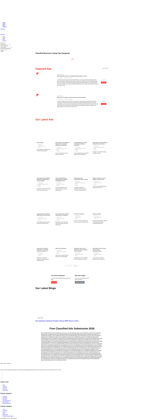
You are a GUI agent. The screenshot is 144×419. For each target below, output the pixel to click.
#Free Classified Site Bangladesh (62, 342)
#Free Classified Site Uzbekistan (67, 357)
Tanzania (58, 251)
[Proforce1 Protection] (81, 203)
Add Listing (2, 28)
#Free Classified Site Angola (94, 347)
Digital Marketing (60, 74)
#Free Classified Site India (59, 358)
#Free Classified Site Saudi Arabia (60, 350)
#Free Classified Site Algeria (63, 334)
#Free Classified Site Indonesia (60, 349)
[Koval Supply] (44, 132)
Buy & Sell (81, 59)
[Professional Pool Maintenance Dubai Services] (81, 167)
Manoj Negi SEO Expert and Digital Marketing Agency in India (72, 76)
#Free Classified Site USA (69, 353)
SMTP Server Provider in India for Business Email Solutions (71, 97)
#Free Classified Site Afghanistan (52, 346)
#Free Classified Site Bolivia (70, 347)
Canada (39, 218)
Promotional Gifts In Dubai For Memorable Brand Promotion (80, 144)
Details (103, 82)
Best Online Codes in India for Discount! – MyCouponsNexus (99, 250)
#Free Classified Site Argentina (74, 339)
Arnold (95, 217)
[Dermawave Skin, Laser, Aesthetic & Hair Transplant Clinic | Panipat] (81, 237)
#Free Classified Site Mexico (59, 343)
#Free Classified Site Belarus (75, 350)
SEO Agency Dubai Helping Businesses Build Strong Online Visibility (43, 179)
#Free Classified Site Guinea (71, 341)
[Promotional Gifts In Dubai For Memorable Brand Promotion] (81, 132)
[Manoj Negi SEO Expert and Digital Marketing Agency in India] (45, 81)
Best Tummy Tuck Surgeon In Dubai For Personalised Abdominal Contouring (62, 144)
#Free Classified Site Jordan (90, 334)
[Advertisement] (34, 8)
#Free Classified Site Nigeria (90, 337)
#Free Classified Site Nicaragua (74, 349)
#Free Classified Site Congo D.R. (92, 346)
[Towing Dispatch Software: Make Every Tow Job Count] (44, 203)
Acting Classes (6, 401)
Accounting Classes (7, 400)
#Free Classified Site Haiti (94, 353)
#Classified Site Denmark (83, 341)
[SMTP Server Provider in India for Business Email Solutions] (45, 103)
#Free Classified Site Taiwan (66, 346)
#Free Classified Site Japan (57, 347)
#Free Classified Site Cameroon (89, 342)
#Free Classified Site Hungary (61, 339)
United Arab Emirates (60, 148)
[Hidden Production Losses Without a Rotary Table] (100, 167)
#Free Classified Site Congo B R (82, 338)
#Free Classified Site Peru (81, 347)
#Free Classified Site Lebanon (52, 337)
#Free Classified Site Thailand (58, 335)
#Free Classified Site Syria (50, 334)
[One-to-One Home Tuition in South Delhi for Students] (62, 203)
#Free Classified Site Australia (95, 338)
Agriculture (44, 59)
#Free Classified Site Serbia (65, 337)
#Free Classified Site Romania (47, 339)
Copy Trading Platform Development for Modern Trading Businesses (61, 179)
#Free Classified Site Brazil (68, 338)
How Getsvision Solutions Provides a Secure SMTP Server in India (56, 321)
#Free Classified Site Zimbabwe (51, 345)
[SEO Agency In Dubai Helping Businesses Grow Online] (100, 132)
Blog (4, 25)
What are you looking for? (5, 48)
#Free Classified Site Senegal (95, 341)
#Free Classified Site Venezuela (84, 335)
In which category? (4, 45)
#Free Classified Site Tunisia (47, 358)
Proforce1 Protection (79, 214)
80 (75, 265)
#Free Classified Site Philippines (88, 349)
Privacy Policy (5, 390)
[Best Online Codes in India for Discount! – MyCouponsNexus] (100, 237)
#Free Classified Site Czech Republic (49, 354)
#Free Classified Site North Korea (64, 354)
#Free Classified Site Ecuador (86, 343)
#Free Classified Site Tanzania (47, 342)
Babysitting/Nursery (7, 403)
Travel (4, 409)
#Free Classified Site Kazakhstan (77, 334)
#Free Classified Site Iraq (88, 345)
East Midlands (99, 217)
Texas (39, 254)
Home (4, 22)
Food (4, 413)
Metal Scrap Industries (60, 248)
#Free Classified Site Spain (71, 335)
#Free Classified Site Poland (84, 358)
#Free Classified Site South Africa (58, 341)
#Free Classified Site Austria (71, 358)
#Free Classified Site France (57, 353)
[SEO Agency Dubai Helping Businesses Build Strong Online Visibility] (44, 167)
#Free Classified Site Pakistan (92, 354)
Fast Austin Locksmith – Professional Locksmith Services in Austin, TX (42, 250)
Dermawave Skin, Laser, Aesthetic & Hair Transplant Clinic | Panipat (80, 250)
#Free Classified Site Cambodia (81, 353)
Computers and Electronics (8, 416)
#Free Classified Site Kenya (79, 351)
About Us (5, 26)
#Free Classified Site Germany (66, 351)
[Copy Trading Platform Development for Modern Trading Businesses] (62, 167)
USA (44, 145)
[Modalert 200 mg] (100, 203)
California (77, 217)
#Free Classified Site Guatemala (73, 343)
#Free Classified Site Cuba (77, 345)
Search (2, 51)
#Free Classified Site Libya (77, 337)
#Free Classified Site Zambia (47, 349)
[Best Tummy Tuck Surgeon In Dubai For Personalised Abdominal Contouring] (62, 132)
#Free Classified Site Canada (53, 351)
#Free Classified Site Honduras (94, 357)
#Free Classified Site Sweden (53, 357)
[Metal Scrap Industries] (62, 237)
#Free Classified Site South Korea (89, 339)
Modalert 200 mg (97, 214)
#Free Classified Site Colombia (55, 338)
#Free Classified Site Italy (91, 351)
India (57, 184)
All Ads (4, 23)
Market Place (5, 414)
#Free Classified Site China (65, 345)
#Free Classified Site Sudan (78, 346)
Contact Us (5, 387)
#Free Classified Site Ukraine (75, 342)
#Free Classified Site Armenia (60, 360)
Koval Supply (40, 142)
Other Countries (61, 184)
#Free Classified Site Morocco (78, 354)
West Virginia (40, 145)
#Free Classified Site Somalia (87, 350)
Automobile (63, 59)
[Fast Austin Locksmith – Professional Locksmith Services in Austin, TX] (44, 237)
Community (100, 59)
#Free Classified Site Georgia (81, 357)
